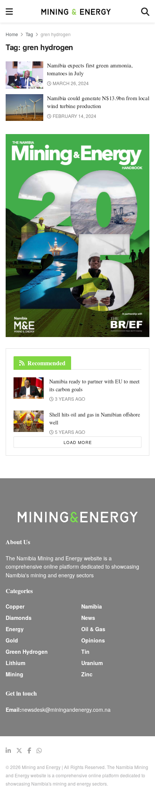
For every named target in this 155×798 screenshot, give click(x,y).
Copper (15, 606)
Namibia (91, 606)
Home (12, 34)
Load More (78, 442)
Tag (29, 34)
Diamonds (19, 617)
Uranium (92, 663)
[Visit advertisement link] (77, 235)
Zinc (87, 674)
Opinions (93, 640)
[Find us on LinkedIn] (8, 750)
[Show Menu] (9, 11)
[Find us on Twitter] (19, 750)
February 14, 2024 (74, 116)
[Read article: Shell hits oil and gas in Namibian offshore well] (29, 421)
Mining (14, 674)
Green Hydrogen (27, 651)
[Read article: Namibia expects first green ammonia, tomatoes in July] (24, 74)
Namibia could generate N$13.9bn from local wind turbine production (98, 102)
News (88, 617)
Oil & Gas (93, 629)
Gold (12, 640)
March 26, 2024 (70, 83)
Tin (85, 651)
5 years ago (69, 432)
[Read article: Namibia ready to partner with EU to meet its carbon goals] (29, 388)
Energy (15, 629)
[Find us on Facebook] (29, 750)
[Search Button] (145, 11)
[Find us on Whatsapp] (39, 750)
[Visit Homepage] (77, 11)
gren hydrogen (56, 34)
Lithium (15, 663)
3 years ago (69, 398)
